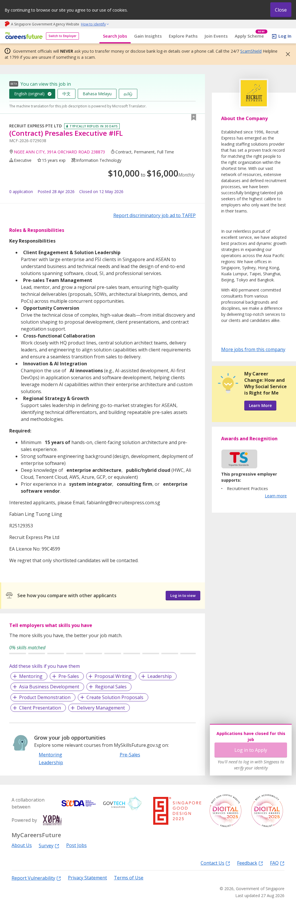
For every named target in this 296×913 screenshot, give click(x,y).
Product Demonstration (45, 697)
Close (281, 10)
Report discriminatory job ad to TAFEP (154, 215)
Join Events (216, 36)
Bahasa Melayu (97, 93)
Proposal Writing (113, 676)
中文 (66, 93)
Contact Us (212, 863)
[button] (286, 54)
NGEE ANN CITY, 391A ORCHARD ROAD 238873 (59, 152)
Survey (46, 845)
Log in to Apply (250, 750)
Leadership (159, 676)
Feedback (247, 863)
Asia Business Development (49, 686)
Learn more (276, 495)
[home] (23, 36)
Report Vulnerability (33, 878)
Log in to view (183, 595)
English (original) (29, 93)
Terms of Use (128, 878)
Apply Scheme (250, 36)
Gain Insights (148, 36)
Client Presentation (40, 708)
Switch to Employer (62, 36)
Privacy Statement (87, 878)
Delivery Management (101, 708)
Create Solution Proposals (114, 697)
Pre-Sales (68, 676)
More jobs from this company (253, 349)
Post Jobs (76, 845)
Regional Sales (111, 686)
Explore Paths (183, 36)
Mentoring (30, 676)
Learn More (260, 405)
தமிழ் (128, 93)
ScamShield (251, 51)
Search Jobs (115, 36)
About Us (22, 845)
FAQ (274, 863)
